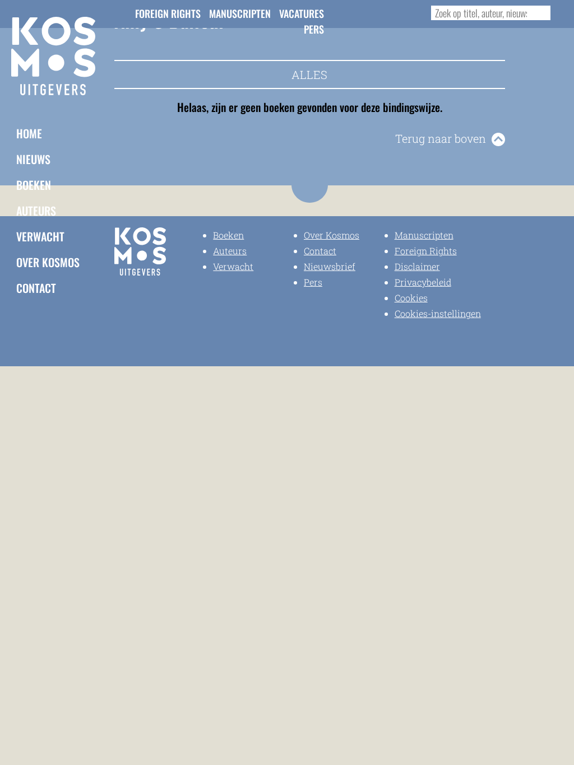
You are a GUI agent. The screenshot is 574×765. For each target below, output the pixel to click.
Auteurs (36, 210)
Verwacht (40, 236)
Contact (36, 287)
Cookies (411, 298)
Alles (309, 74)
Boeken (33, 184)
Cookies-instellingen (438, 313)
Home (29, 133)
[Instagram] (368, 12)
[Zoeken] (540, 13)
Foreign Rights (168, 13)
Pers (314, 29)
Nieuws (33, 159)
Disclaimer (417, 266)
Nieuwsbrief (329, 266)
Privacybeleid (423, 282)
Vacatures (301, 13)
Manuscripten (240, 13)
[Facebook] (350, 12)
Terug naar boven (440, 138)
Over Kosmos (48, 262)
